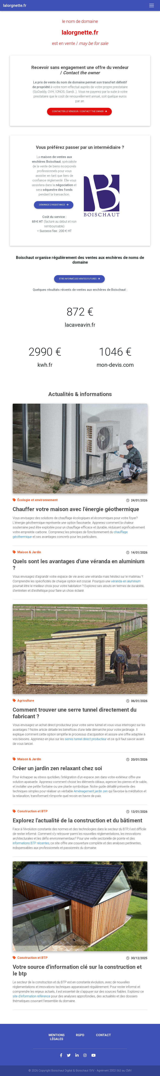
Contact (103, 1035)
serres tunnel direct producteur (86, 739)
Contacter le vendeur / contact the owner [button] (77, 111)
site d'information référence (31, 996)
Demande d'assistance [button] (52, 204)
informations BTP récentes (31, 843)
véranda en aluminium (126, 581)
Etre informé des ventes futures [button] (77, 278)
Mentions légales (57, 1037)
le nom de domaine (80, 21)
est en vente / (80, 43)
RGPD (80, 1035)
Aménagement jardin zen (91, 791)
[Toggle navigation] (151, 5)
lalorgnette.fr (80, 32)
